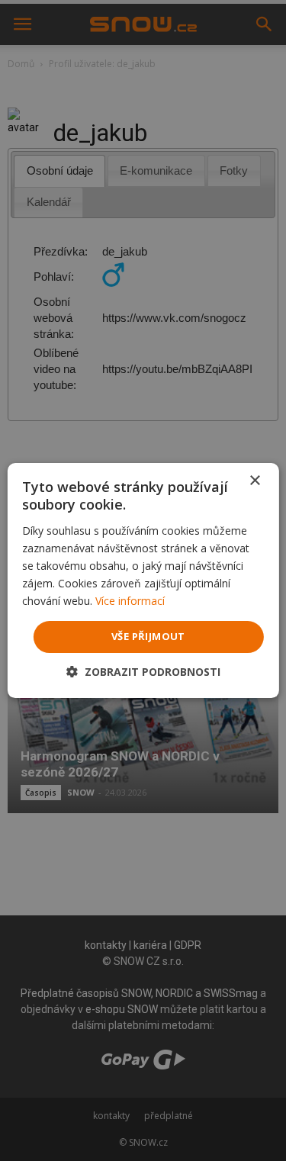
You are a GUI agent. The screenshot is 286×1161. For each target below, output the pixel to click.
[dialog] (143, 580)
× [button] (254, 481)
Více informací (130, 600)
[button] (143, 671)
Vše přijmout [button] (148, 636)
